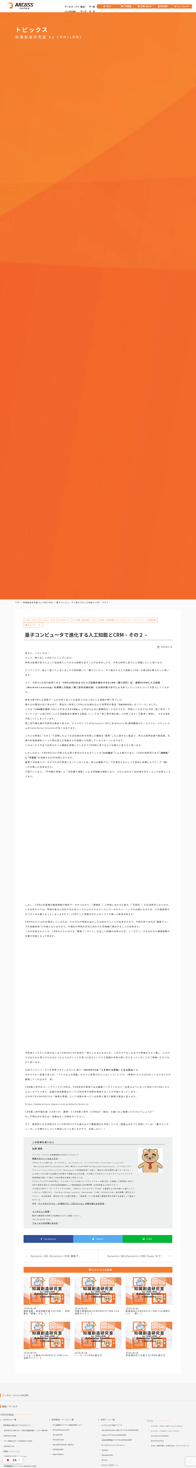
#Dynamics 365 (46, 620)
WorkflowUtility (107, 1455)
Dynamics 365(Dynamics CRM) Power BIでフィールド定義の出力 (136, 1256)
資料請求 (164, 6)
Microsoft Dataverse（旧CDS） (63, 1444)
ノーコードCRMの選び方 (88, 1355)
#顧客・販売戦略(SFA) (109, 620)
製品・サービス (83, 11)
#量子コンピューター (33, 625)
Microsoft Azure (58, 1439)
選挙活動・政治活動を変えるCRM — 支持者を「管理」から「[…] (47, 1312)
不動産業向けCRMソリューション (15, 1456)
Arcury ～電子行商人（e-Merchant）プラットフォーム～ (170, 1445)
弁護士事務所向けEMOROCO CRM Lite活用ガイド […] (97, 1312)
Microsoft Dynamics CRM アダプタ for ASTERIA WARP (120, 1430)
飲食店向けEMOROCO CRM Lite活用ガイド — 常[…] (148, 1312)
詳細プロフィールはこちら (45, 1158)
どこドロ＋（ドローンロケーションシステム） (167, 1426)
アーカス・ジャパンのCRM (72, 9)
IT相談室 (127, 6)
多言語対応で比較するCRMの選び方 (146, 1355)
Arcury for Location (157, 1441)
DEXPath (105, 1450)
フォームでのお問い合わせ (45, 1223)
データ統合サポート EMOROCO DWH (18, 1441)
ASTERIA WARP (58, 1449)
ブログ (108, 6)
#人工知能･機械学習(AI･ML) (84, 620)
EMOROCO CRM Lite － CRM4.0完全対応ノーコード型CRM (25, 1430)
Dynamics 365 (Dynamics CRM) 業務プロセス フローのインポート (56, 1256)
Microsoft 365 (57, 1435)
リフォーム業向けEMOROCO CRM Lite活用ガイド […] (46, 1356)
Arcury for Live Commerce (159, 1436)
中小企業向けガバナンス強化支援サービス (67, 1425)
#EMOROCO (62, 620)
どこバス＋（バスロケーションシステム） (165, 1431)
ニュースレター (183, 6)
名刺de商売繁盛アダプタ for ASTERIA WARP (117, 1440)
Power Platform (58, 1454)
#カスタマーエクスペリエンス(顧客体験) (140, 620)
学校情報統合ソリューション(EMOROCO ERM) (20, 1466)
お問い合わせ (145, 6)
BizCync (105, 1460)
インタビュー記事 (40, 1211)
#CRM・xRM (30, 620)
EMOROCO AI (9, 1446)
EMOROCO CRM (10, 1435)
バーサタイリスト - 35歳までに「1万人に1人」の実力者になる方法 (71, 1203)
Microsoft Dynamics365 (61, 1430)
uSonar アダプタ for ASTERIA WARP (114, 1435)
